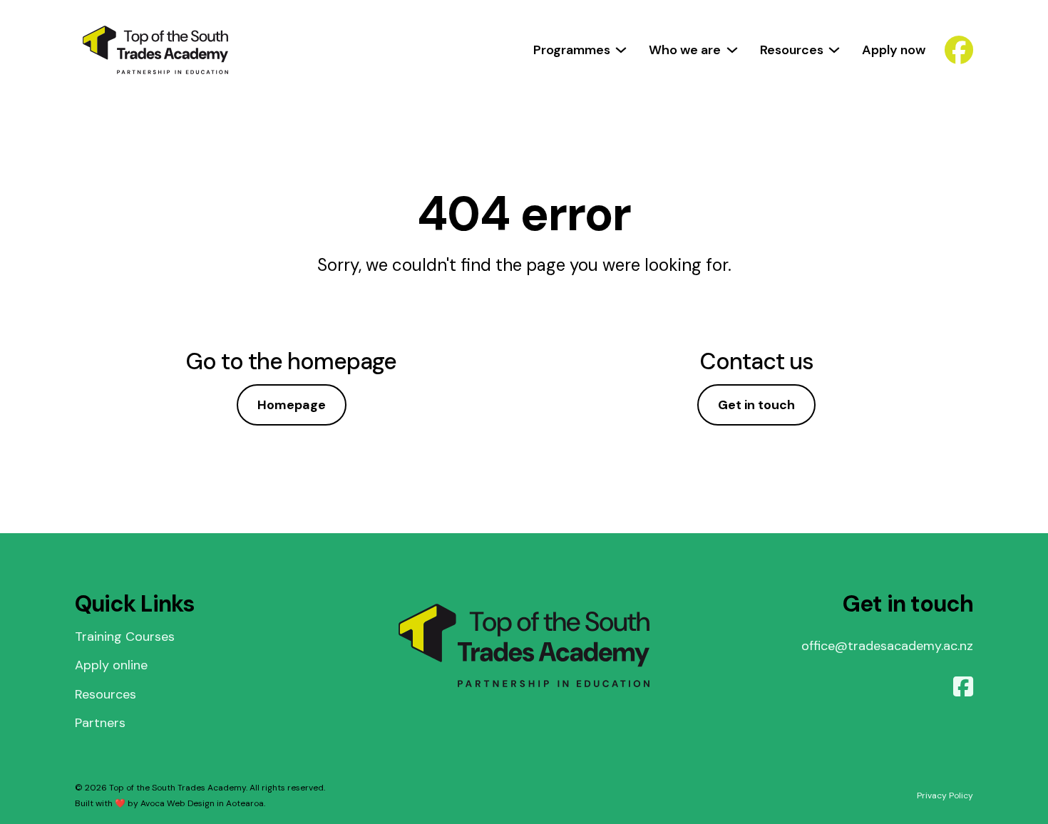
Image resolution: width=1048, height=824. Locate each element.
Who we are (685, 49)
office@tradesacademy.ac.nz (887, 645)
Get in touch (756, 404)
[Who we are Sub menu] (732, 49)
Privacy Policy (945, 795)
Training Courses (125, 636)
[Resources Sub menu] (834, 49)
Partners (100, 722)
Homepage (291, 404)
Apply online (111, 665)
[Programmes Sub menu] (621, 49)
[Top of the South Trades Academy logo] (155, 50)
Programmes (571, 49)
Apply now (893, 49)
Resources (791, 49)
